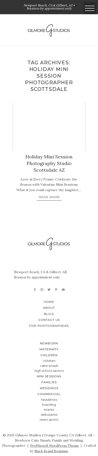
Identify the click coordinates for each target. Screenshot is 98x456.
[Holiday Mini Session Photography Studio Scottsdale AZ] (49, 126)
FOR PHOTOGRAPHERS (49, 325)
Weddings (49, 388)
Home (49, 302)
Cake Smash (49, 366)
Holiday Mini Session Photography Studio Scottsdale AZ (49, 163)
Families (49, 382)
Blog (49, 314)
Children (49, 361)
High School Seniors (49, 371)
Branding (49, 404)
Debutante (49, 414)
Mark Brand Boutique (51, 451)
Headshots (49, 399)
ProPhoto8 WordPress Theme (54, 445)
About (49, 307)
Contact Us (49, 320)
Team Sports (49, 419)
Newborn (49, 343)
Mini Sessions (49, 376)
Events (49, 409)
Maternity (49, 349)
